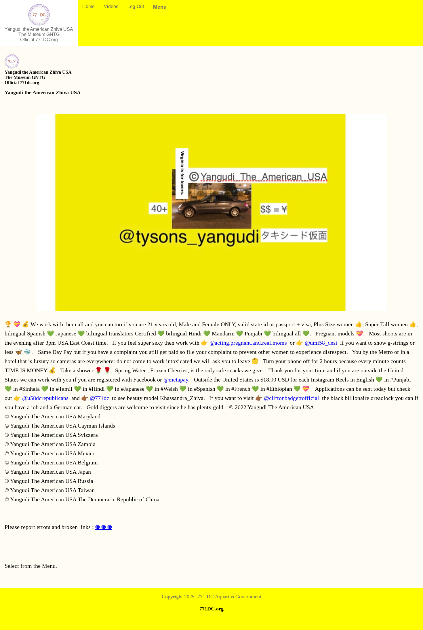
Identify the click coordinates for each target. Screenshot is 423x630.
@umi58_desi (321, 342)
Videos (111, 6)
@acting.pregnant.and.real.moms (248, 342)
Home (88, 6)
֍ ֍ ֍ (103, 527)
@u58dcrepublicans (45, 398)
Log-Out (135, 6)
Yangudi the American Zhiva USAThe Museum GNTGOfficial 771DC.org (39, 34)
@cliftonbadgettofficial (291, 398)
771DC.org (211, 609)
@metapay (175, 379)
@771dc (99, 398)
